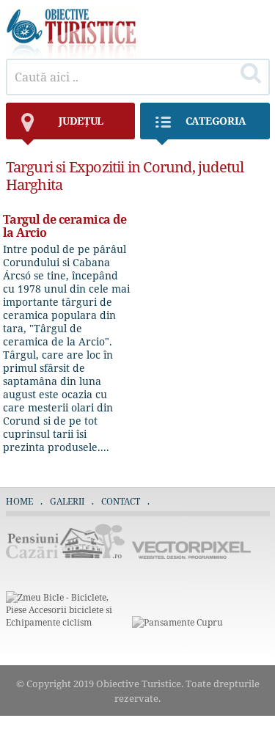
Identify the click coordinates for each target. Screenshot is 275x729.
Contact (120, 501)
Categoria (216, 121)
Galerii (67, 501)
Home (19, 501)
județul (81, 121)
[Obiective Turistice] (72, 55)
